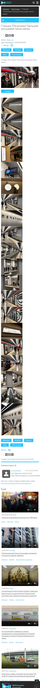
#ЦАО (4, 522)
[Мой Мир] (12, 35)
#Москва (6, 50)
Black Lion (10, 40)
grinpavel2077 (16, 470)
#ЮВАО (18, 50)
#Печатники (16, 54)
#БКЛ (5, 54)
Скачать (8, 91)
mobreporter (12, 628)
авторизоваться (25, 483)
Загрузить (20, 20)
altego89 (12, 550)
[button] (20, 77)
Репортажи (15, 9)
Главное (6, 9)
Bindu (14, 515)
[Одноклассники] (9, 35)
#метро (28, 50)
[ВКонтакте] (6, 35)
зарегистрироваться (8, 483)
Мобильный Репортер (6, 2)
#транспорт (19, 642)
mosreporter (12, 671)
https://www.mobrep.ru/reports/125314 (20, 459)
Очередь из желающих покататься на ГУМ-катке (19, 518)
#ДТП (18, 680)
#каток (17, 522)
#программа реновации (24, 560)
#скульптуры (20, 600)
